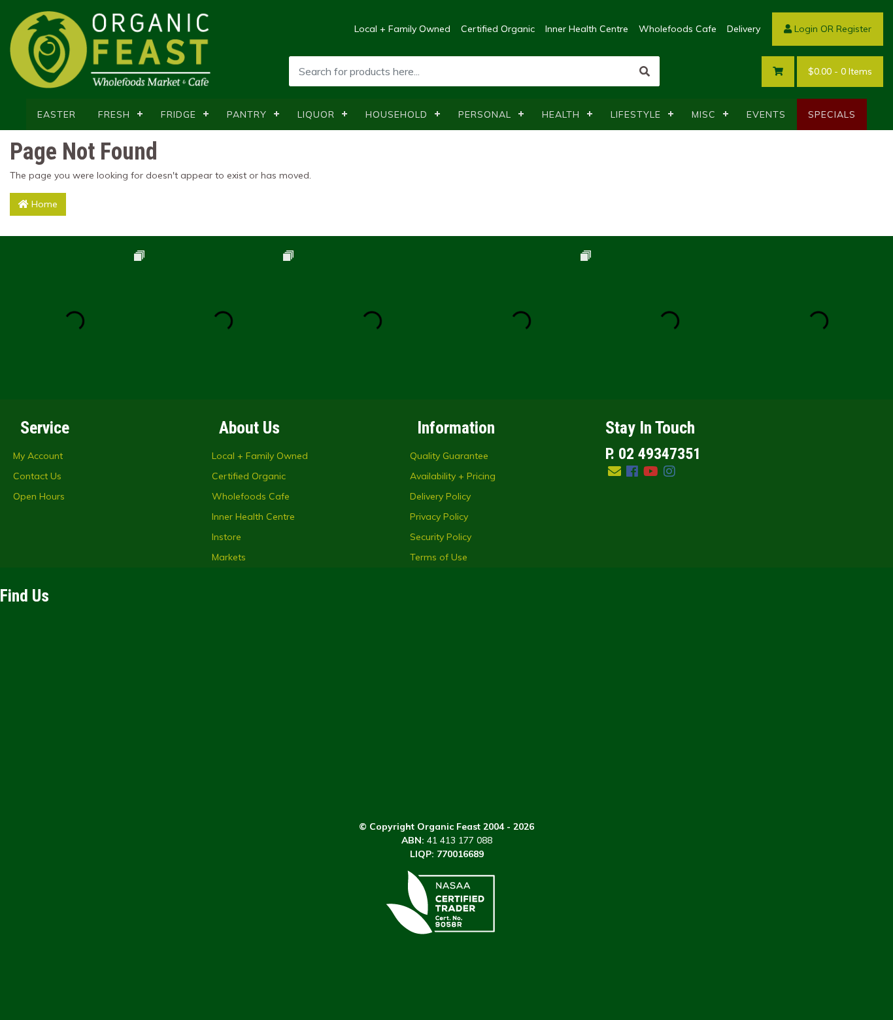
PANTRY (247, 114)
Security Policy (440, 537)
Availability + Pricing (453, 476)
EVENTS (766, 114)
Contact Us (37, 476)
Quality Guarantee (449, 456)
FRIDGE (178, 114)
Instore (226, 537)
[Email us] (614, 471)
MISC (704, 114)
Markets (229, 557)
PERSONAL (484, 114)
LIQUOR (316, 114)
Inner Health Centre (586, 29)
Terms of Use (438, 557)
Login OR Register (831, 29)
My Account (38, 456)
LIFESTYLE (636, 114)
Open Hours (39, 496)
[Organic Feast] (111, 48)
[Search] (645, 71)
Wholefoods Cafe (677, 29)
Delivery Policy (440, 496)
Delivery (743, 29)
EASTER (56, 114)
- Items (840, 71)
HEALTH (561, 114)
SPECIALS (832, 114)
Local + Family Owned (402, 29)
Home (43, 204)
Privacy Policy (439, 516)
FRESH (114, 114)
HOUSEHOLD (396, 114)
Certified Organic (498, 29)
